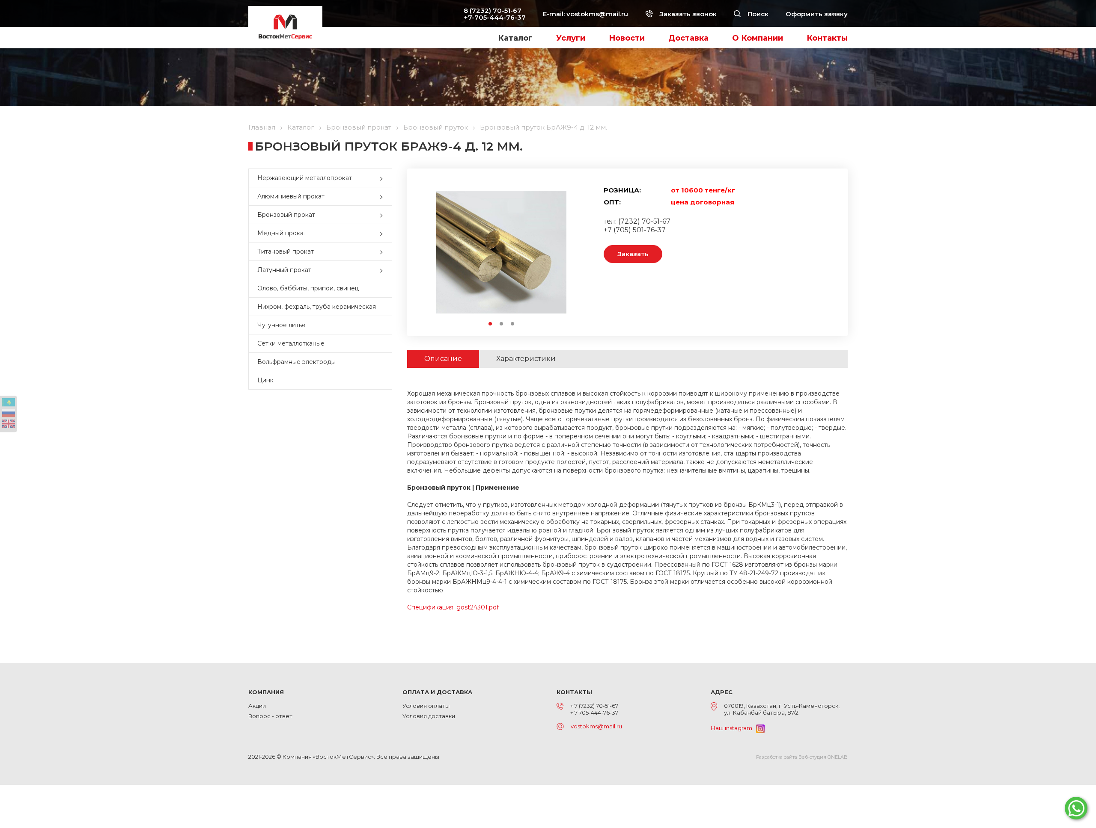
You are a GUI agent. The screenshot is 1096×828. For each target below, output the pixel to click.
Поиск (757, 14)
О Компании (757, 38)
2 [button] (502, 324)
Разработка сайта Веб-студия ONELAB (802, 757)
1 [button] (490, 324)
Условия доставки (428, 716)
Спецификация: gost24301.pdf (453, 607)
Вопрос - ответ (270, 716)
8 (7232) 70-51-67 (492, 10)
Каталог (515, 38)
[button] (383, 178)
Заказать (633, 254)
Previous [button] (432, 252)
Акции (257, 705)
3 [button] (513, 324)
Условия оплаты (426, 705)
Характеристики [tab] (526, 359)
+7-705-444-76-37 (495, 17)
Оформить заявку (817, 14)
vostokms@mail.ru (597, 14)
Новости (627, 38)
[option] (501, 252)
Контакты (827, 38)
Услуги (570, 38)
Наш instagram (733, 727)
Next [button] (570, 252)
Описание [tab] (443, 359)
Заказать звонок (687, 14)
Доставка (688, 38)
